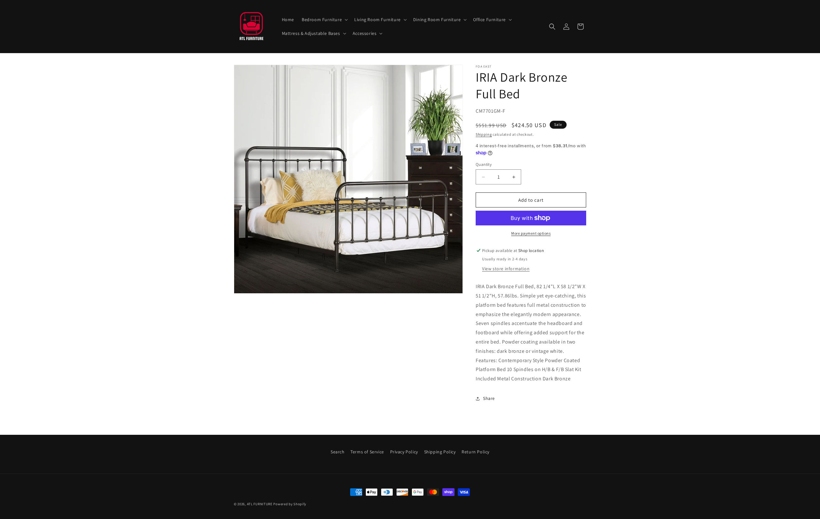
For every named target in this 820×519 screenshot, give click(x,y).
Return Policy (475, 452)
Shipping (484, 134)
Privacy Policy (404, 452)
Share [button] (489, 398)
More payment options (531, 233)
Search (338, 452)
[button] (324, 19)
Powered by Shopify (289, 504)
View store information (505, 269)
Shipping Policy (440, 452)
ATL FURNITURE (260, 504)
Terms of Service (367, 452)
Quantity (484, 164)
